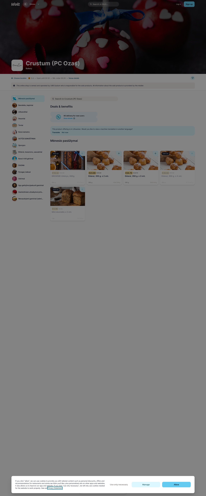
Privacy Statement (55, 488)
